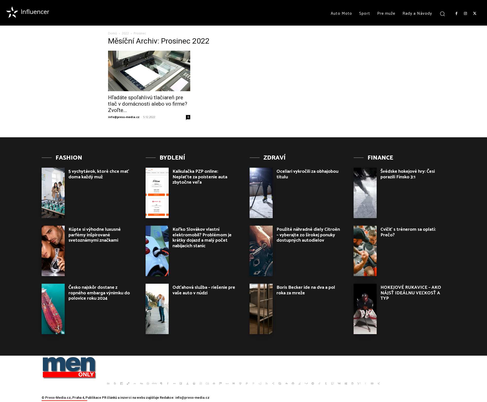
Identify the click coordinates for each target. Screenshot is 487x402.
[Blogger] (115, 383)
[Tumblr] (326, 383)
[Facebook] (456, 13)
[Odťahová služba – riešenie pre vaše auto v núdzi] (157, 309)
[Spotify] (293, 383)
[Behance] (108, 383)
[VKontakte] (339, 383)
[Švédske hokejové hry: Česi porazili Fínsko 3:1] (365, 193)
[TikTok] (319, 383)
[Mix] (220, 383)
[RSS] (266, 383)
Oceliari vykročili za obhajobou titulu (307, 174)
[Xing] (378, 383)
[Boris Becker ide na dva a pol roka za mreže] (261, 309)
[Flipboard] (181, 383)
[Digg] (141, 383)
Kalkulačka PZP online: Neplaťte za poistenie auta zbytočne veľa (199, 177)
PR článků (109, 397)
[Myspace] (227, 383)
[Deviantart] (134, 383)
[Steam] (306, 383)
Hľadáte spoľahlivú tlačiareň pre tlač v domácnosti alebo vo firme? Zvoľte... (147, 103)
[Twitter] (474, 13)
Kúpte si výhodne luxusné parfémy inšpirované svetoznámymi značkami (94, 235)
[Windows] (345, 383)
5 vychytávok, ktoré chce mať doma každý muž (98, 174)
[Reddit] (260, 383)
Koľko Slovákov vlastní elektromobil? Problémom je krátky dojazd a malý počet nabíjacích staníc (202, 238)
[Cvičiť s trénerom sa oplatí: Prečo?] (365, 251)
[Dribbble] (148, 383)
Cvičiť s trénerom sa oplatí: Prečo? (408, 232)
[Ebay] (154, 383)
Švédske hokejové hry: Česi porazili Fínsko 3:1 (407, 174)
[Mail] (214, 383)
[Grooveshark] (194, 383)
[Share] (273, 383)
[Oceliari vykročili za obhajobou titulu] (261, 193)
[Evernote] (161, 383)
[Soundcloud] (286, 383)
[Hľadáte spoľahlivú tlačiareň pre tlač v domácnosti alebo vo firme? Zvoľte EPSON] (149, 71)
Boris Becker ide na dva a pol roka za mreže (305, 290)
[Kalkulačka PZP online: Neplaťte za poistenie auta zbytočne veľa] (157, 193)
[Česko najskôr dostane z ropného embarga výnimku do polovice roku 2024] (53, 309)
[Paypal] (247, 383)
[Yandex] (365, 383)
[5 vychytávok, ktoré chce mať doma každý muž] (53, 193)
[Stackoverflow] (299, 383)
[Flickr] (174, 383)
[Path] (240, 383)
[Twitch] (332, 383)
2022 (125, 33)
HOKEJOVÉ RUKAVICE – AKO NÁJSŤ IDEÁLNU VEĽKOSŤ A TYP (410, 293)
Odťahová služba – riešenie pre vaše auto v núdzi (203, 290)
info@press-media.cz (124, 117)
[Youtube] (372, 383)
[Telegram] (312, 383)
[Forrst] (187, 383)
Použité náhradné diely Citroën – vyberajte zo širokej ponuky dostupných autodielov (308, 235)
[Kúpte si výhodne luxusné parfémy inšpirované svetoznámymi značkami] (53, 251)
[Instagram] (465, 13)
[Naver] (233, 383)
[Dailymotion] (121, 383)
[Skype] (279, 383)
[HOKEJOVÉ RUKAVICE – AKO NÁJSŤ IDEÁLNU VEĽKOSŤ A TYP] (365, 309)
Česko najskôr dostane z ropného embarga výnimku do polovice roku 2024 (99, 293)
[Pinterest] (253, 383)
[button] (442, 14)
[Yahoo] (359, 383)
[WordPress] (352, 383)
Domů (112, 33)
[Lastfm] (207, 383)
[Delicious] (128, 383)
